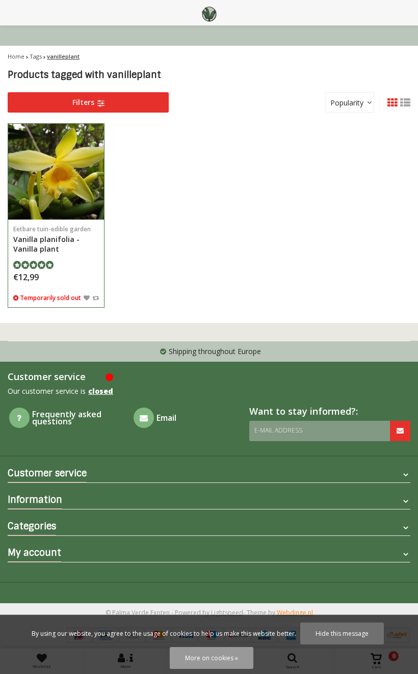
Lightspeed (227, 612)
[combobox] (350, 102)
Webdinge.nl (295, 612)
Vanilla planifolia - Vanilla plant (52, 239)
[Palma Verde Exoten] (209, 12)
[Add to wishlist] (87, 297)
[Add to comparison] (95, 297)
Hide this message (342, 633)
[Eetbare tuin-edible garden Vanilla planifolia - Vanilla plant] (56, 172)
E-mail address (278, 430)
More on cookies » (211, 658)
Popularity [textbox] (346, 102)
